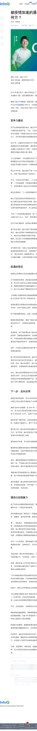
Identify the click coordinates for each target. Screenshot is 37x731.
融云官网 (19, 101)
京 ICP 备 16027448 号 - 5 (21, 726)
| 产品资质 (36, 726)
